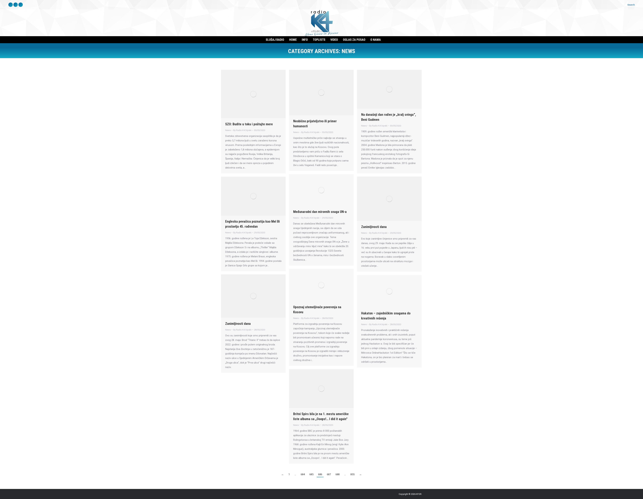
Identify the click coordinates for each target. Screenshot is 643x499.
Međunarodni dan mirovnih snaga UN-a (320, 212)
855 (352, 474)
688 (338, 474)
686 (320, 474)
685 (311, 474)
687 (329, 474)
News (228, 130)
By (242, 130)
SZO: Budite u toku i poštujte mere (249, 124)
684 (303, 474)
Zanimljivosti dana (374, 227)
